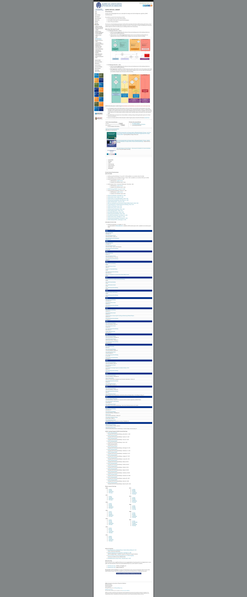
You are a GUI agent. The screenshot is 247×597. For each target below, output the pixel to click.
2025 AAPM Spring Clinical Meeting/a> (112, 239)
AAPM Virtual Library (112, 10)
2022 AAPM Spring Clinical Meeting (112, 271)
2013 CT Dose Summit (110, 378)
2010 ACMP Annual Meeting (111, 408)
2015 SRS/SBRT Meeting (110, 346)
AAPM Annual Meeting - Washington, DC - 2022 (117, 195)
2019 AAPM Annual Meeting (111, 299)
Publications (97, 63)
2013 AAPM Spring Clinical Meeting (112, 380)
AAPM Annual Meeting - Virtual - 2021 (115, 206)
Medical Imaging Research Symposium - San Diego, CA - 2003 (119, 552)
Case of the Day (111, 164)
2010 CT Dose (108, 414)
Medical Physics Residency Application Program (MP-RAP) (99, 32)
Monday (110, 504)
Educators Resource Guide (99, 41)
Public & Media (97, 15)
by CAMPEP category (136, 123)
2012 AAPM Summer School (111, 394)
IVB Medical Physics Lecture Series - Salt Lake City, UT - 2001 (119, 558)
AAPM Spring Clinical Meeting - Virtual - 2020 (116, 213)
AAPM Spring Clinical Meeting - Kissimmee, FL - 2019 (117, 218)
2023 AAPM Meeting (109, 253)
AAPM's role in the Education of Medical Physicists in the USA (99, 27)
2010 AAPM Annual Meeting (111, 411)
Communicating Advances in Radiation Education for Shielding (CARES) (99, 44)
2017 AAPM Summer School (111, 325)
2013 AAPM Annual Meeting (111, 375)
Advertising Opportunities (97, 70)
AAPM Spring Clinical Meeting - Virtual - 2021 (116, 209)
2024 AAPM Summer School (111, 245)
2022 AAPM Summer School (111, 266)
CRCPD (109, 162)
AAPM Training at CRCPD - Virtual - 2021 (115, 210)
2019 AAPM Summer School (111, 302)
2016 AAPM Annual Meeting (111, 336)
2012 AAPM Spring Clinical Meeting (112, 391)
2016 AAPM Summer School (111, 339)
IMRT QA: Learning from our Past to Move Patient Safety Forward (117, 274)
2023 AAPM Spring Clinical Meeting (112, 258)
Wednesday (111, 491)
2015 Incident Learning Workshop (112, 357)
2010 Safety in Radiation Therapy (112, 417)
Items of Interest (111, 165)
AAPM (96, 13)
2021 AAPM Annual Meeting (111, 282)
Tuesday (110, 490)
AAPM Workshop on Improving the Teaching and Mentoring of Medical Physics (120, 315)
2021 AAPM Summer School (111, 284)
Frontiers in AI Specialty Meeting (111, 269)
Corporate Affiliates (98, 66)
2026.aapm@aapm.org (118, 587)
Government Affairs (98, 61)
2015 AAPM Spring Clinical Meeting (112, 354)
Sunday (110, 489)
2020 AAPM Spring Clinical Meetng (112, 295)
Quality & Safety (98, 60)
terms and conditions (126, 590)
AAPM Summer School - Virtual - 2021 (115, 207)
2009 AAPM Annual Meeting (111, 424)
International (97, 16)
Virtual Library (98, 38)
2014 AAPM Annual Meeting (111, 362)
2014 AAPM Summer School (111, 365)
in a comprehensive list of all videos (138, 124)
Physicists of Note (111, 169)
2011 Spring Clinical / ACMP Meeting (112, 401)
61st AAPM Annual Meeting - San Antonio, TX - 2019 (117, 215)
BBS (148, 3)
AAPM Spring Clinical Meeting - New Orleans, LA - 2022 (118, 200)
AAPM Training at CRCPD (112, 432)
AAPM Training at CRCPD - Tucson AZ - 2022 (116, 201)
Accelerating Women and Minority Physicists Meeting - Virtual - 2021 (121, 204)
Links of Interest (98, 68)
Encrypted (95, 0)
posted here (147, 117)
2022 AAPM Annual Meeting (111, 263)
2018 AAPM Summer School (111, 312)
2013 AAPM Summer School (111, 383)
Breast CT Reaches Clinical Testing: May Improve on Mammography (121, 555)
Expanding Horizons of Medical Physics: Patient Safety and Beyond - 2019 (122, 550)
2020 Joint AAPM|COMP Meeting (111, 292)
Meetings (96, 23)
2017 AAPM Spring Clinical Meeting (112, 328)
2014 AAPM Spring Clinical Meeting (112, 370)
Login (99, 0)
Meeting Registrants (119, 225)
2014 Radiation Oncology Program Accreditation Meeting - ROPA (117, 367)
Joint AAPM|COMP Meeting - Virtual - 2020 (116, 212)
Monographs (110, 168)
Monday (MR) (134, 522)
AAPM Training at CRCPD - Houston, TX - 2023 (116, 189)
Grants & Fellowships (99, 49)
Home (140, 2)
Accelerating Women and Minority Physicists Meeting (115, 279)
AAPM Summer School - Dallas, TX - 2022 (115, 197)
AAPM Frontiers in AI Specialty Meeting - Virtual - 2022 (118, 198)
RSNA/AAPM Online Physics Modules (98, 54)
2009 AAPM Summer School (111, 427)
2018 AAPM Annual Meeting (111, 310)
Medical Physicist (98, 18)
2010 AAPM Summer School (111, 420)
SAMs (96, 37)
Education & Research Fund (99, 57)
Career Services (149, 2)
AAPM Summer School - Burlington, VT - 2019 (116, 216)
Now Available (110, 159)
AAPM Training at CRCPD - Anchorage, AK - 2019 (117, 219)
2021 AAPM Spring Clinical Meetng (112, 287)
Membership (97, 19)
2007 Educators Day (111, 565)
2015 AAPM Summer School (111, 352)
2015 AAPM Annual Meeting (111, 349)
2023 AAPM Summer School (111, 256)
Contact (151, 3)
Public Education (98, 47)
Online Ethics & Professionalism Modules (98, 51)
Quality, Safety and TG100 (110, 331)
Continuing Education (143, 3)
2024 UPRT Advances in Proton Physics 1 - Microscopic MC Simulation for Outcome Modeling (133, 148)
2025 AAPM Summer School (111, 235)
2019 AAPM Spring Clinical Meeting (112, 305)
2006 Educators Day (111, 567)
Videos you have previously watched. (112, 129)
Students (96, 21)
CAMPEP (96, 30)
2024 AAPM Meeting (109, 243)
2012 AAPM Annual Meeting (111, 388)
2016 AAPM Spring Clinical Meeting (112, 341)
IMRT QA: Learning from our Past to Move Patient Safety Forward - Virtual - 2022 (123, 203)
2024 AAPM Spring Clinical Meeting (112, 248)
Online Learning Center (98, 35)
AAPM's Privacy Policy (109, 589)
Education (97, 24)
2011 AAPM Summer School (111, 404)
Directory (144, 2)
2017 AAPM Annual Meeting (111, 323)
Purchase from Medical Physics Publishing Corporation (129, 573)
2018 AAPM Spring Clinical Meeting (112, 318)
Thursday (110, 492)
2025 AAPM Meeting (109, 232)
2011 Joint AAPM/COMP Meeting (111, 398)
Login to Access (120, 180)
